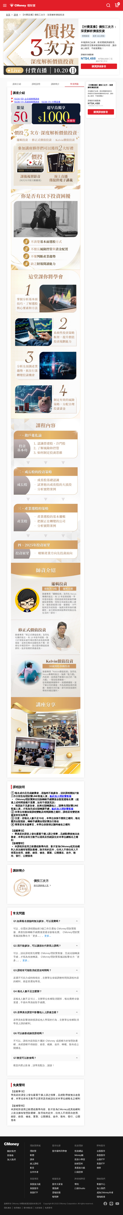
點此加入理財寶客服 (60, 796)
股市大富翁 (57, 1184)
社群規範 (38, 1208)
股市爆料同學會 (59, 1151)
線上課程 (34, 1163)
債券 (99, 1167)
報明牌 (55, 1196)
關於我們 (11, 1151)
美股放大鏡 (80, 1167)
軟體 (32, 1155)
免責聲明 (48, 1208)
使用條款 (17, 1208)
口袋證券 (79, 1172)
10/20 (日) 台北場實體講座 (26, 98)
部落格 (10, 1155)
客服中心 (101, 1184)
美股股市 (101, 1155)
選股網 (55, 1188)
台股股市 (101, 1151)
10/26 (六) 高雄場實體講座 (26, 101)
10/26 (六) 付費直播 (50, 101)
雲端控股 (56, 1192)
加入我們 (11, 1159)
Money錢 (79, 1155)
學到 (77, 1184)
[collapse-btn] (5, 5)
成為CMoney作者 (105, 1192)
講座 (32, 1159)
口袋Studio (80, 1188)
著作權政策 (28, 1208)
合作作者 (34, 1172)
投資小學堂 (80, 1159)
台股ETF (101, 1159)
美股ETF (101, 1163)
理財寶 (33, 1151)
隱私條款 (7, 1208)
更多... (47, 935)
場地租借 (101, 1196)
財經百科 (79, 1163)
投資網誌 (79, 1151)
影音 (32, 1167)
